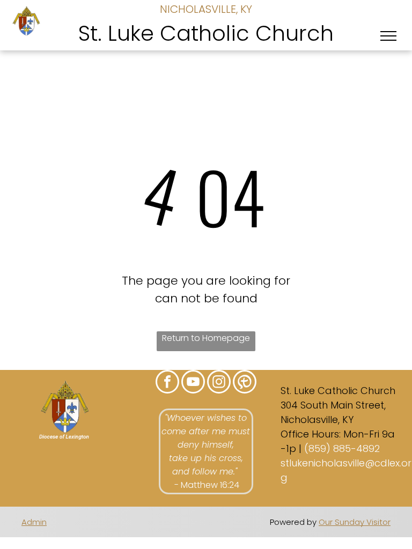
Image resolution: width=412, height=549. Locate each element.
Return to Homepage (206, 338)
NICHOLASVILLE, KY (206, 9)
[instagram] (219, 383)
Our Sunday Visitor (355, 522)
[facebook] (167, 383)
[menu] (388, 36)
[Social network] (244, 383)
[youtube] (193, 383)
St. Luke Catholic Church (206, 33)
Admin (34, 522)
